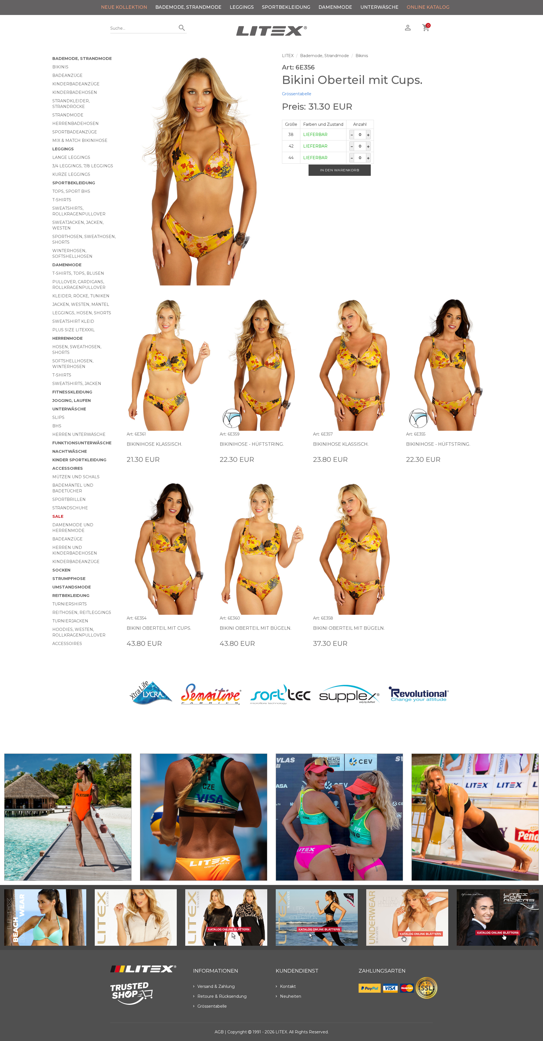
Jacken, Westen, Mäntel (80, 304)
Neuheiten (290, 996)
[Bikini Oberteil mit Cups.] (200, 169)
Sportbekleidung (286, 7)
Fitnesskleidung (72, 392)
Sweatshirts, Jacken (76, 383)
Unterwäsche (379, 7)
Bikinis (60, 67)
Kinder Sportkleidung (79, 459)
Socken (61, 570)
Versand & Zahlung (216, 986)
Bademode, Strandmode (188, 7)
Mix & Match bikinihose (79, 140)
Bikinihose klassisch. (154, 444)
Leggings (242, 7)
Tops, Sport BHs (71, 191)
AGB (219, 1031)
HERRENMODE (67, 338)
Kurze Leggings (71, 174)
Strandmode (67, 115)
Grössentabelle (296, 93)
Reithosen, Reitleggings (81, 612)
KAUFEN (202, 459)
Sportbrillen (69, 499)
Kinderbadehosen (74, 92)
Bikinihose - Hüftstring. (252, 444)
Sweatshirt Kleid (73, 321)
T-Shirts (61, 199)
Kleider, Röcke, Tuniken (80, 295)
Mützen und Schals (76, 476)
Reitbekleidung (70, 595)
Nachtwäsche (69, 451)
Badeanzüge (67, 75)
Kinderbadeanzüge (76, 83)
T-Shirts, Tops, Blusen (78, 273)
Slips (58, 417)
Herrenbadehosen (75, 123)
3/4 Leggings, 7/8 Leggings (82, 165)
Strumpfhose (68, 578)
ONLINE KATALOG (428, 7)
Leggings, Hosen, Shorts (81, 312)
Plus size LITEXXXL (73, 329)
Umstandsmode (71, 587)
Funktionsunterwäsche (81, 442)
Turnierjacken (70, 621)
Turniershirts (69, 604)
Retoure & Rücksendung (222, 996)
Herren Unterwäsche (78, 434)
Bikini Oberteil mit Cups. (159, 628)
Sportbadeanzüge (74, 132)
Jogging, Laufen (71, 400)
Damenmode (335, 7)
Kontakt (288, 986)
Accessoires (67, 468)
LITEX (288, 55)
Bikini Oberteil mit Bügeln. (255, 628)
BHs (56, 425)
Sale (57, 516)
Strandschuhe (70, 507)
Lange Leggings (71, 157)
